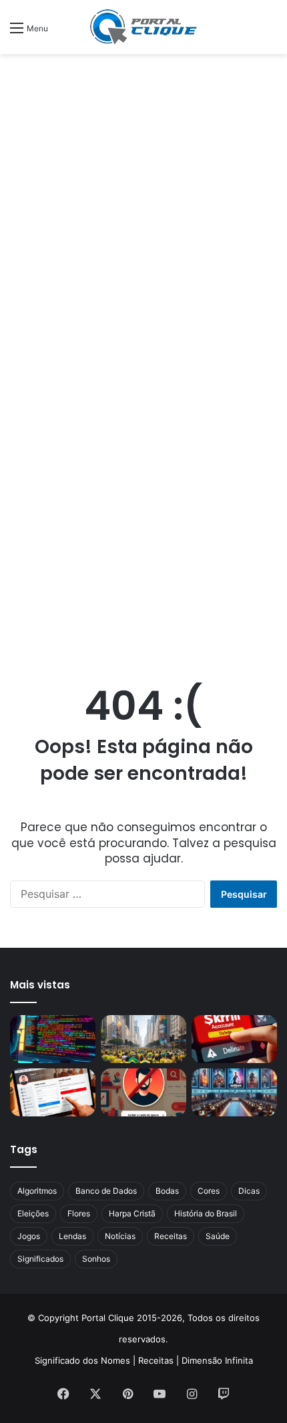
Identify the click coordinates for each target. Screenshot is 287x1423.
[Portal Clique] (143, 27)
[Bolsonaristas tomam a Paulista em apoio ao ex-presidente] (143, 1039)
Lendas (72, 1236)
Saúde (218, 1236)
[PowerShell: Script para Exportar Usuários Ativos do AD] (52, 1039)
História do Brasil (205, 1213)
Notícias (120, 1236)
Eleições (33, 1213)
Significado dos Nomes (82, 1360)
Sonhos (96, 1259)
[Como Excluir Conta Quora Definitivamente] (143, 1092)
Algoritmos (37, 1191)
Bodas (167, 1191)
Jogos (28, 1236)
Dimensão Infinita (217, 1360)
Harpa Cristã (132, 1213)
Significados (40, 1259)
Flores (78, 1213)
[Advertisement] (143, 210)
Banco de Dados (106, 1191)
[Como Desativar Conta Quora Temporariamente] (52, 1092)
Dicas (249, 1191)
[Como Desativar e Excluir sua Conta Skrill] (234, 1039)
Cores (209, 1191)
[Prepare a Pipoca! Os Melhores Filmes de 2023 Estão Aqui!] (234, 1092)
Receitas (170, 1236)
